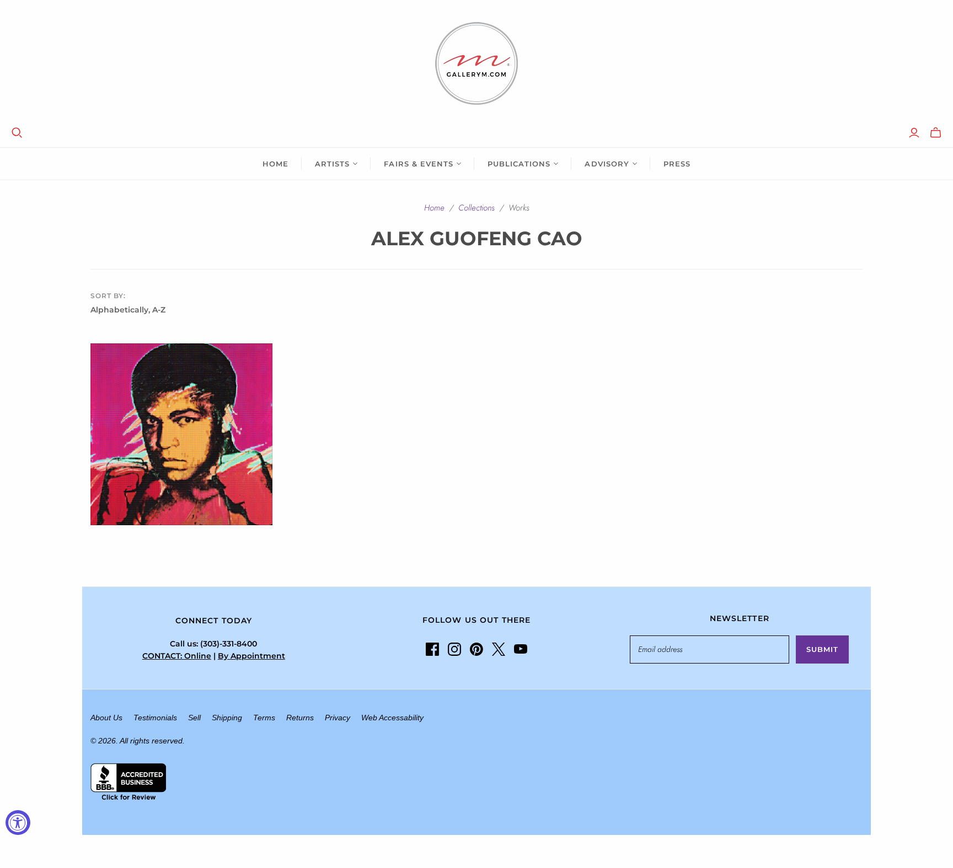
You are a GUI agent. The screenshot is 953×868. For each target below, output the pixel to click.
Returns (300, 717)
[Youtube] (520, 649)
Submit (822, 649)
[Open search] (17, 132)
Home (275, 163)
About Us (106, 717)
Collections (476, 208)
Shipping (227, 717)
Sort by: (108, 296)
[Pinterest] (476, 649)
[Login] (914, 133)
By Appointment (251, 656)
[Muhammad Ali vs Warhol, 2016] (181, 434)
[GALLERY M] (476, 63)
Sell (194, 717)
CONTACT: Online (176, 656)
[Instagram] (454, 649)
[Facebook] (432, 649)
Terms (264, 717)
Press (676, 163)
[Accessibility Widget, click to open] (18, 822)
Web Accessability (392, 717)
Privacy (337, 717)
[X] (498, 649)
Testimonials (155, 717)
